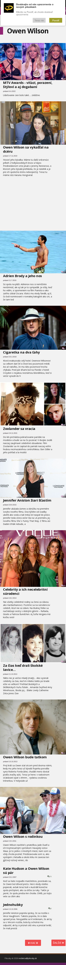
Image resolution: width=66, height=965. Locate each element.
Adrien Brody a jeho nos (22, 275)
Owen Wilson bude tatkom (25, 757)
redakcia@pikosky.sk (28, 958)
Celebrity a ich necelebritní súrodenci (25, 591)
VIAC (33, 943)
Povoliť (55, 20)
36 (64, 79)
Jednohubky (13, 904)
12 (64, 496)
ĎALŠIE (57, 942)
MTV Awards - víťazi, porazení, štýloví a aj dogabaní (27, 84)
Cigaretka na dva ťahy (21, 352)
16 (64, 753)
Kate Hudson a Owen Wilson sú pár (26, 870)
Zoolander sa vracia (19, 428)
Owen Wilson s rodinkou (23, 836)
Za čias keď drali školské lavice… (23, 667)
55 (64, 662)
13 (64, 425)
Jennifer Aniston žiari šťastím (27, 500)
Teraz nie (39, 20)
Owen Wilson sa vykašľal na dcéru (26, 149)
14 (64, 272)
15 (51, 876)
